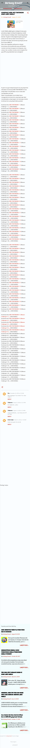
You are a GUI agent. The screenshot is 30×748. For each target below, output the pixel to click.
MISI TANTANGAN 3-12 (15, 286)
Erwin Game (11, 419)
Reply (9, 399)
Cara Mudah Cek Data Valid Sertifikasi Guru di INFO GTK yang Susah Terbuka (12, 716)
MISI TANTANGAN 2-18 (15, 239)
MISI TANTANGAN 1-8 (14, 131)
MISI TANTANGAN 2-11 (15, 212)
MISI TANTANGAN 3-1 (14, 244)
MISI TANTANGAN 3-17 (15, 305)
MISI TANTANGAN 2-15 (15, 227)
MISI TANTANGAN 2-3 (14, 182)
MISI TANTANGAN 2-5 (14, 190)
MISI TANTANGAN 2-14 (15, 224)
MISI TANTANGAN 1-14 (15, 154)
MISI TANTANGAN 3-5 (14, 260)
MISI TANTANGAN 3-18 (15, 309)
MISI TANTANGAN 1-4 (14, 116)
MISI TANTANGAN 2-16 (15, 231)
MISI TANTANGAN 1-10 (15, 138)
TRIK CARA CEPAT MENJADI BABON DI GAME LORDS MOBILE (11, 673)
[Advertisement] (15, 465)
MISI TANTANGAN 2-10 (15, 208)
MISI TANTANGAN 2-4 (14, 186)
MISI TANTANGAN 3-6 (14, 263)
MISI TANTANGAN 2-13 (15, 220)
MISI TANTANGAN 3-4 (14, 256)
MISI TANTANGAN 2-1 (14, 174)
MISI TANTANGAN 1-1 (14, 104)
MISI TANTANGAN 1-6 (14, 123)
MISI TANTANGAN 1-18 (15, 169)
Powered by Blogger (16, 738)
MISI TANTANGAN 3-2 (14, 248)
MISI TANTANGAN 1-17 (15, 165)
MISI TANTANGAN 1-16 (15, 161)
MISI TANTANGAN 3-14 (15, 294)
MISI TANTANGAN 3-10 (15, 278)
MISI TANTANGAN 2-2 (14, 178)
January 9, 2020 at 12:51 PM (19, 402)
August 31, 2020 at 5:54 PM (19, 410)
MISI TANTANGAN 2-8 (14, 201)
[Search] (28, 3)
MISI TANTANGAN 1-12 (15, 146)
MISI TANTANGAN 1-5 (14, 120)
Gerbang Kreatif (13, 3)
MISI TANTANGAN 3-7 (14, 267)
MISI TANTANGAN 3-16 (15, 301)
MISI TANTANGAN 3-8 (14, 271)
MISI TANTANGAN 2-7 (14, 197)
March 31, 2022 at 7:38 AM (20, 419)
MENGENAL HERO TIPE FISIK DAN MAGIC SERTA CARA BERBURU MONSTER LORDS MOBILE (12, 694)
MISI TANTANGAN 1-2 (14, 108)
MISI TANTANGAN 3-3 (14, 252)
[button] (28, 13)
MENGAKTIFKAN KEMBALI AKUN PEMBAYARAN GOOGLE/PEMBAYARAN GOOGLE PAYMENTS (11, 652)
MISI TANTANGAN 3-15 (15, 297)
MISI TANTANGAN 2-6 (14, 193)
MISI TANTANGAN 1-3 (14, 112)
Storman (18, 741)
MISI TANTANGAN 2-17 (15, 235)
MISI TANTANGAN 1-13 (15, 150)
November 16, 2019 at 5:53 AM (17, 393)
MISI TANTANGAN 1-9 (14, 135)
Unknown (10, 402)
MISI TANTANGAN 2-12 (15, 216)
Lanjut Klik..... (24, 645)
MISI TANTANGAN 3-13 (15, 290)
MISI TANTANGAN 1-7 (14, 127)
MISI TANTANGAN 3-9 (14, 275)
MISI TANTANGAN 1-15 (15, 157)
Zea (9, 393)
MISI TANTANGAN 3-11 (15, 282)
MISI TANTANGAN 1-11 (15, 142)
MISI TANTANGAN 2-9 (14, 205)
